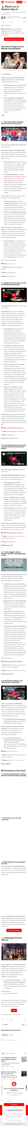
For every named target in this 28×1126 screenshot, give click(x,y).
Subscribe (19, 2)
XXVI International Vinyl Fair (15, 662)
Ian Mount (9, 17)
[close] (23, 1082)
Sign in (25, 2)
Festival (9, 428)
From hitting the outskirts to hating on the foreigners (10, 1063)
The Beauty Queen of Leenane (15, 533)
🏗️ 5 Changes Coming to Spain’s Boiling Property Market (9, 1059)
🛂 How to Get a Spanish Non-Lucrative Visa (8, 1072)
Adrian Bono (17, 17)
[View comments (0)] (7, 21)
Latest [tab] (6, 1053)
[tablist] (7, 1034)
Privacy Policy (19, 1116)
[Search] (25, 1053)
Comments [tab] (4, 1035)
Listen (24, 17)
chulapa (14, 201)
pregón (10, 179)
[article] (14, 1063)
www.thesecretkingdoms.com (9, 993)
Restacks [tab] (11, 1035)
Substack (8, 1124)
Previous (6, 1024)
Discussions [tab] (12, 1053)
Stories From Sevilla (12, 870)
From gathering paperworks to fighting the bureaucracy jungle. (9, 1076)
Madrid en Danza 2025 (17, 428)
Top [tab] (3, 1053)
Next (23, 1024)
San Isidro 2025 (11, 264)
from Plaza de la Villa (18, 179)
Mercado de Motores (13, 708)
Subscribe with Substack (15, 1110)
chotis (8, 212)
